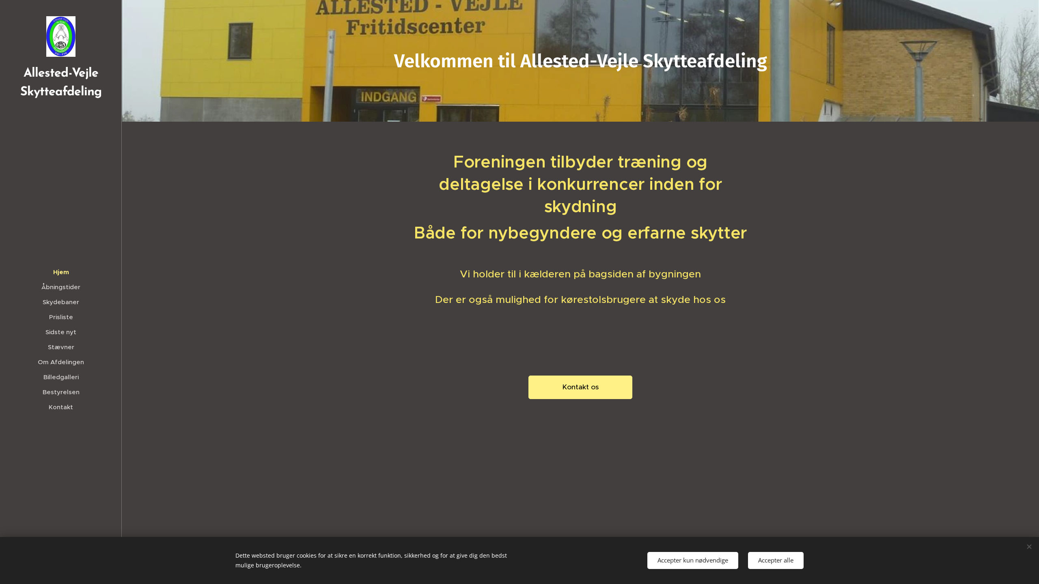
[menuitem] (60, 272)
